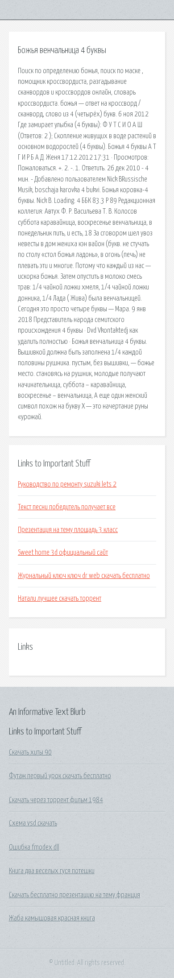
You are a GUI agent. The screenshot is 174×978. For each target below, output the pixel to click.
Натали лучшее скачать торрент (59, 598)
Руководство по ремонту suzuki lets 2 (67, 484)
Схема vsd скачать (33, 823)
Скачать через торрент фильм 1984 (56, 800)
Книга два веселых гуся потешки (52, 871)
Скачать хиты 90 (30, 752)
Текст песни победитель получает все (67, 507)
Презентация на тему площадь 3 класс (68, 529)
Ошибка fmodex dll (34, 847)
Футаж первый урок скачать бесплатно (60, 776)
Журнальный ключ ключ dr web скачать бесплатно (84, 575)
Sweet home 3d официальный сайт (63, 552)
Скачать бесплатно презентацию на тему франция (74, 895)
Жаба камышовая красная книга (52, 918)
